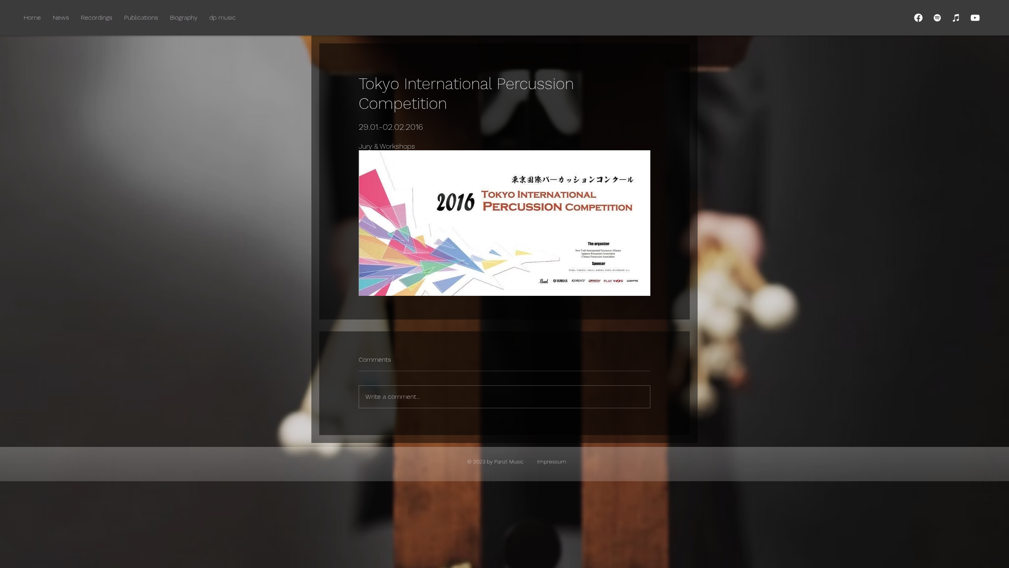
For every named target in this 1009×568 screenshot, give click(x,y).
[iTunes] (956, 17)
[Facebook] (918, 17)
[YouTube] (975, 17)
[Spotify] (937, 17)
